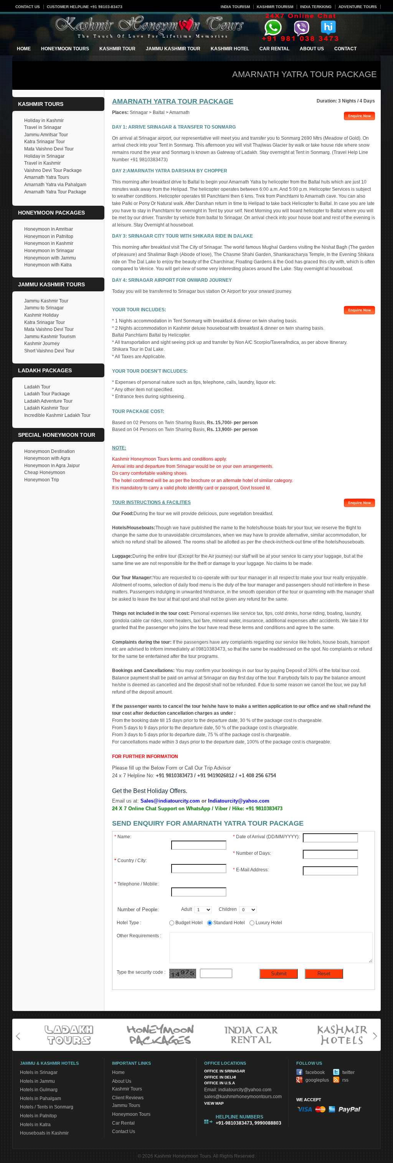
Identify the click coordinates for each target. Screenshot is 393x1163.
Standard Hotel (230, 922)
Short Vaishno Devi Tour (49, 351)
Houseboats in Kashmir (44, 1133)
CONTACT (345, 48)
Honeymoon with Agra (47, 458)
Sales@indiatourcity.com (170, 801)
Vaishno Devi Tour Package (53, 170)
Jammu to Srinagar (44, 308)
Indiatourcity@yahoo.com (238, 801)
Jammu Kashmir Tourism (50, 336)
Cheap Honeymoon (44, 472)
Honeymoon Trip (41, 479)
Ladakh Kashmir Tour (46, 408)
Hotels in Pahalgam (40, 1098)
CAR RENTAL (274, 48)
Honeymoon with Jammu (50, 258)
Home (24, 48)
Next (376, 1036)
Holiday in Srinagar (44, 156)
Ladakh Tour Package (47, 393)
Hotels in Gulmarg (39, 1089)
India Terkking (316, 7)
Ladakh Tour (37, 387)
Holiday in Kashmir (44, 120)
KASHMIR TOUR (117, 48)
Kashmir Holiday (41, 315)
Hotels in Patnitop (38, 1115)
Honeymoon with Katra (48, 265)
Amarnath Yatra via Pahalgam (55, 184)
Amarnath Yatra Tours (46, 177)
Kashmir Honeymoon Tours (182, 1156)
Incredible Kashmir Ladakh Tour (57, 415)
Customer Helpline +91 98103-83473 (84, 7)
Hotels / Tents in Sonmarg (46, 1107)
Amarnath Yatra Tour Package (55, 192)
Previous (17, 1036)
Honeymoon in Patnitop (48, 236)
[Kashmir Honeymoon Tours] (196, 27)
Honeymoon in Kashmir (48, 243)
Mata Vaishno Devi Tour (49, 149)
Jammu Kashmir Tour (46, 301)
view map (214, 1103)
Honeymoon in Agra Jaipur (52, 465)
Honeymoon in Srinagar (49, 250)
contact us (27, 7)
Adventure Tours (358, 7)
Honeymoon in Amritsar (48, 229)
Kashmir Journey (41, 343)
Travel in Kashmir (42, 163)
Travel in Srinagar (42, 127)
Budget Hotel (190, 922)
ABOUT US (312, 48)
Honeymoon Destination (49, 451)
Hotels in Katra (35, 1124)
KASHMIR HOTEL (230, 48)
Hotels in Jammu (37, 1081)
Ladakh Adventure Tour (48, 401)
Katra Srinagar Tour (44, 141)
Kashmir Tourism (275, 7)
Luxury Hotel (270, 922)
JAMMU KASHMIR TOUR (173, 48)
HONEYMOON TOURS (65, 48)
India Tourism (235, 7)
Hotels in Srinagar (39, 1072)
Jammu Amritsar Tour (46, 134)
